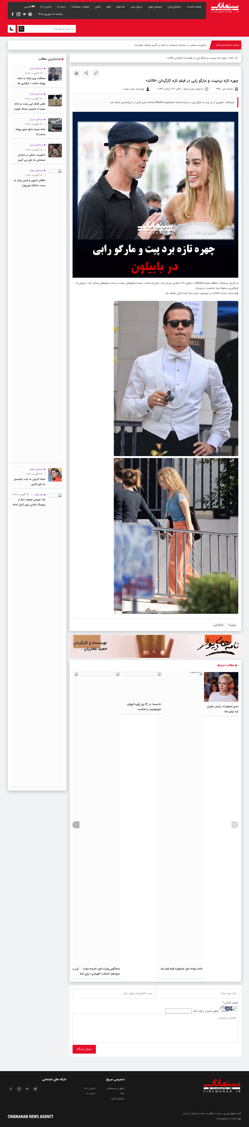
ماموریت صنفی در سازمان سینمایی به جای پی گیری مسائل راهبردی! (170, 44)
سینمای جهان (155, 7)
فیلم (109, 7)
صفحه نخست (194, 7)
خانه (231, 58)
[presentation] (234, 824)
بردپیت (232, 625)
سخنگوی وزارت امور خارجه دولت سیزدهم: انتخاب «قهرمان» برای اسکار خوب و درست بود (99, 974)
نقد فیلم (121, 7)
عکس (98, 7)
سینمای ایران (174, 7)
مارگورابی (218, 625)
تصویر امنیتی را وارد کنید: (205, 1011)
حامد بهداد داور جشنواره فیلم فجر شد (181, 969)
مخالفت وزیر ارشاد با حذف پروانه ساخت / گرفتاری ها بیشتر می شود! (31, 83)
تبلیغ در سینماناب (80, 7)
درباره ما (61, 7)
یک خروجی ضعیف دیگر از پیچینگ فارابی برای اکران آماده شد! (29, 505)
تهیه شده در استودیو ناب (228, 1118)
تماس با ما (45, 7)
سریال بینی (136, 7)
